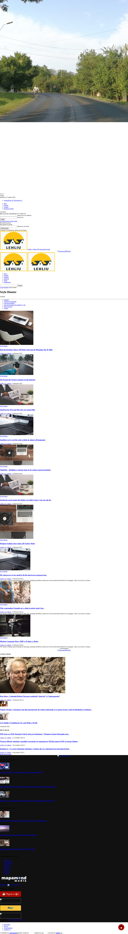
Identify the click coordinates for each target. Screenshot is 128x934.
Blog (5, 203)
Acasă (2, 287)
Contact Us (7, 929)
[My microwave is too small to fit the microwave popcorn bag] (15, 570)
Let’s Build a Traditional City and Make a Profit (18, 723)
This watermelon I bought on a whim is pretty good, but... (22, 608)
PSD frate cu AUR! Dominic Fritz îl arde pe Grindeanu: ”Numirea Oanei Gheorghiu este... (34, 734)
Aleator (6, 308)
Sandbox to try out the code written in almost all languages (22, 440)
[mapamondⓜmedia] (64, 251)
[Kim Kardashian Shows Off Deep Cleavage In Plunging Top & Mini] (16, 344)
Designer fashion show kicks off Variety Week (17, 544)
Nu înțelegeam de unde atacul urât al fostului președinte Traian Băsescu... (28, 787)
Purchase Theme (9, 209)
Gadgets (6, 277)
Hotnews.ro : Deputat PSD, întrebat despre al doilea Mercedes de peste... (27, 801)
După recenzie (8, 306)
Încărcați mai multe (5, 754)
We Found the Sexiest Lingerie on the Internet (17, 380)
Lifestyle (6, 279)
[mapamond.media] (10, 910)
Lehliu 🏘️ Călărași (5, 353)
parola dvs (20, 217)
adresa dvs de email (23, 226)
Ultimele (6, 300)
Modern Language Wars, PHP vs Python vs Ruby (19, 641)
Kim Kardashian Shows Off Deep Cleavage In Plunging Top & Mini (26, 350)
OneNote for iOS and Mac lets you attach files (17, 410)
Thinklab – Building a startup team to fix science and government (25, 470)
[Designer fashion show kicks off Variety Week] (16, 538)
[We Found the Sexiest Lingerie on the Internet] (16, 374)
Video (5, 280)
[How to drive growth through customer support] (4, 831)
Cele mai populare (9, 303)
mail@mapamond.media (16, 919)
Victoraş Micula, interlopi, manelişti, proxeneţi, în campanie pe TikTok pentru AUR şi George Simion (39, 741)
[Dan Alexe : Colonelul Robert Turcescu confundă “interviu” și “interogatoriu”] (32, 692)
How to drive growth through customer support (18, 835)
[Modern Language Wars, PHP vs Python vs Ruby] (15, 636)
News (5, 274)
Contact (6, 207)
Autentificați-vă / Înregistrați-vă (13, 200)
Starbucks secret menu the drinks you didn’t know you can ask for (25, 500)
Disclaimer (7, 924)
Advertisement (8, 928)
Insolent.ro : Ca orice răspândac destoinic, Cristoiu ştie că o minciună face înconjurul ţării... (35, 749)
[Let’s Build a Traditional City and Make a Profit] (3, 719)
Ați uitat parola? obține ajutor (8, 221)
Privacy (6, 926)
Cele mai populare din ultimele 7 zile (14, 305)
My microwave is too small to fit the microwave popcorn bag (23, 575)
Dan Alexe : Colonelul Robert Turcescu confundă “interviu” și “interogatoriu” (30, 696)
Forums (6, 205)
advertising (10, 884)
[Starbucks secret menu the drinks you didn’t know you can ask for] (16, 494)
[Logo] (14, 270)
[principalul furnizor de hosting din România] (31, 933)
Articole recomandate (10, 301)
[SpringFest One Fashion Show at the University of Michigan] (4, 817)
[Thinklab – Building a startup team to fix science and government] (16, 464)
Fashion (6, 275)
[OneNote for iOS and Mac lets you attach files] (16, 404)
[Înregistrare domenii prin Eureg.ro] (45, 933)
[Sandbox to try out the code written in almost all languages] (16, 434)
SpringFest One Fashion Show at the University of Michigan (23, 821)
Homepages (7, 282)
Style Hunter (3, 346)
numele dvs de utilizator (24, 215)
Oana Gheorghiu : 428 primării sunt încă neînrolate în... (21, 772)
